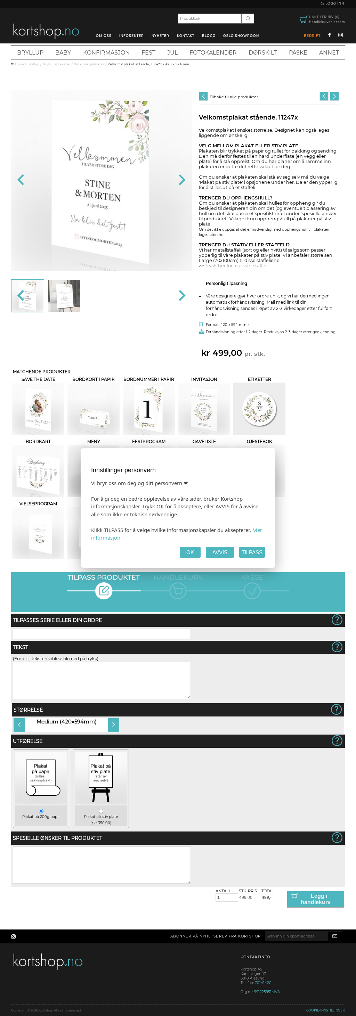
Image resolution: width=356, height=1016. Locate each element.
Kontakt (185, 36)
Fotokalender (213, 52)
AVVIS (220, 552)
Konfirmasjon (106, 52)
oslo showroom (241, 36)
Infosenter (131, 36)
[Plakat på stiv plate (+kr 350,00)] (101, 802)
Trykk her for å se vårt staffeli (236, 265)
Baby (63, 52)
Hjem (19, 64)
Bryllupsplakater (57, 64)
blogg (209, 36)
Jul (172, 52)
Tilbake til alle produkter (234, 97)
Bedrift (312, 36)
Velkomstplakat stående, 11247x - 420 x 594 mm (148, 64)
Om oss (104, 36)
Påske (298, 52)
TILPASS (252, 552)
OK (190, 552)
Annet (329, 52)
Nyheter (160, 36)
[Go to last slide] (21, 180)
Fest (148, 52)
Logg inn (334, 3)
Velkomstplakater (89, 64)
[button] (27, 295)
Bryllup (30, 52)
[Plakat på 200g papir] (41, 802)
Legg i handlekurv (316, 899)
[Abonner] (334, 936)
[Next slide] (181, 180)
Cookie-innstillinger (325, 1010)
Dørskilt (263, 52)
